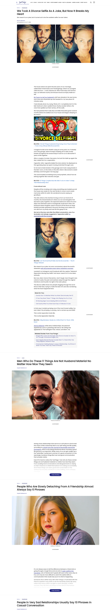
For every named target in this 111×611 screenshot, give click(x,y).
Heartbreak (24, 8)
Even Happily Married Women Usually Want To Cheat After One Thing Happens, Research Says (55, 340)
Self (45, 2)
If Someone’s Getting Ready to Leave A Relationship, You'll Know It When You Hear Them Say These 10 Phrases (56, 344)
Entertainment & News (56, 2)
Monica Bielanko (21, 20)
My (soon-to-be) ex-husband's (44, 97)
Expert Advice (83, 2)
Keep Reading (55, 474)
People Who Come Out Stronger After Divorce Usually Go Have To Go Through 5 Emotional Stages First (56, 336)
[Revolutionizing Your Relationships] (22, 2)
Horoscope (40, 2)
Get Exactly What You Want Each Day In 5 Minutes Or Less (53, 303)
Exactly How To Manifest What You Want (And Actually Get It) (54, 295)
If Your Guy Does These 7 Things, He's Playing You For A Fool (54, 298)
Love (31, 2)
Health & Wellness (66, 2)
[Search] (90, 2)
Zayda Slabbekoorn (22, 368)
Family (48, 2)
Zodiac (35, 2)
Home (18, 7)
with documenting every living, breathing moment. (57, 268)
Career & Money (76, 2)
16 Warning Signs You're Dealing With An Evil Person (51, 301)
